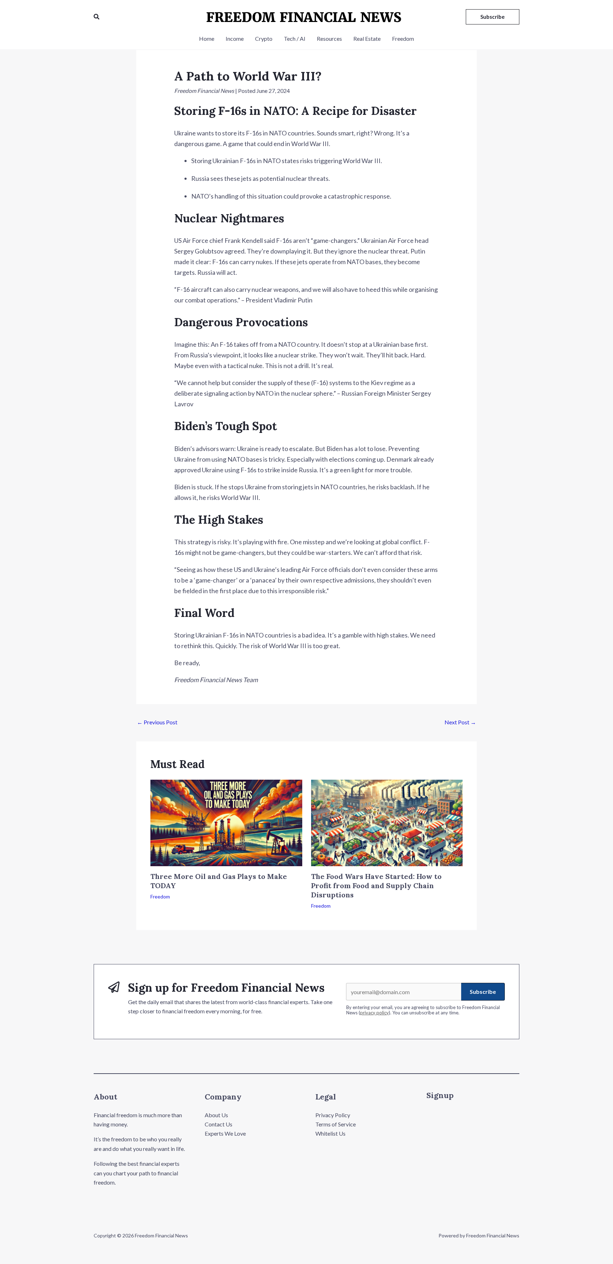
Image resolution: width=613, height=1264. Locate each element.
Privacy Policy (332, 1115)
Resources (329, 38)
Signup (440, 1095)
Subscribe (483, 991)
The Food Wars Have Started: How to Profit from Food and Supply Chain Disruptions (376, 885)
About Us (216, 1115)
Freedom (403, 38)
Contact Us (218, 1124)
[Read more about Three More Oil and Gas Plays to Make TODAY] (226, 822)
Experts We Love (225, 1133)
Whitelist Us (330, 1133)
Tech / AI (294, 38)
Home (206, 38)
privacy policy (374, 1012)
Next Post (460, 722)
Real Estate (367, 38)
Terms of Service (335, 1124)
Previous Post (157, 722)
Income (235, 38)
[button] (97, 16)
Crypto (263, 38)
